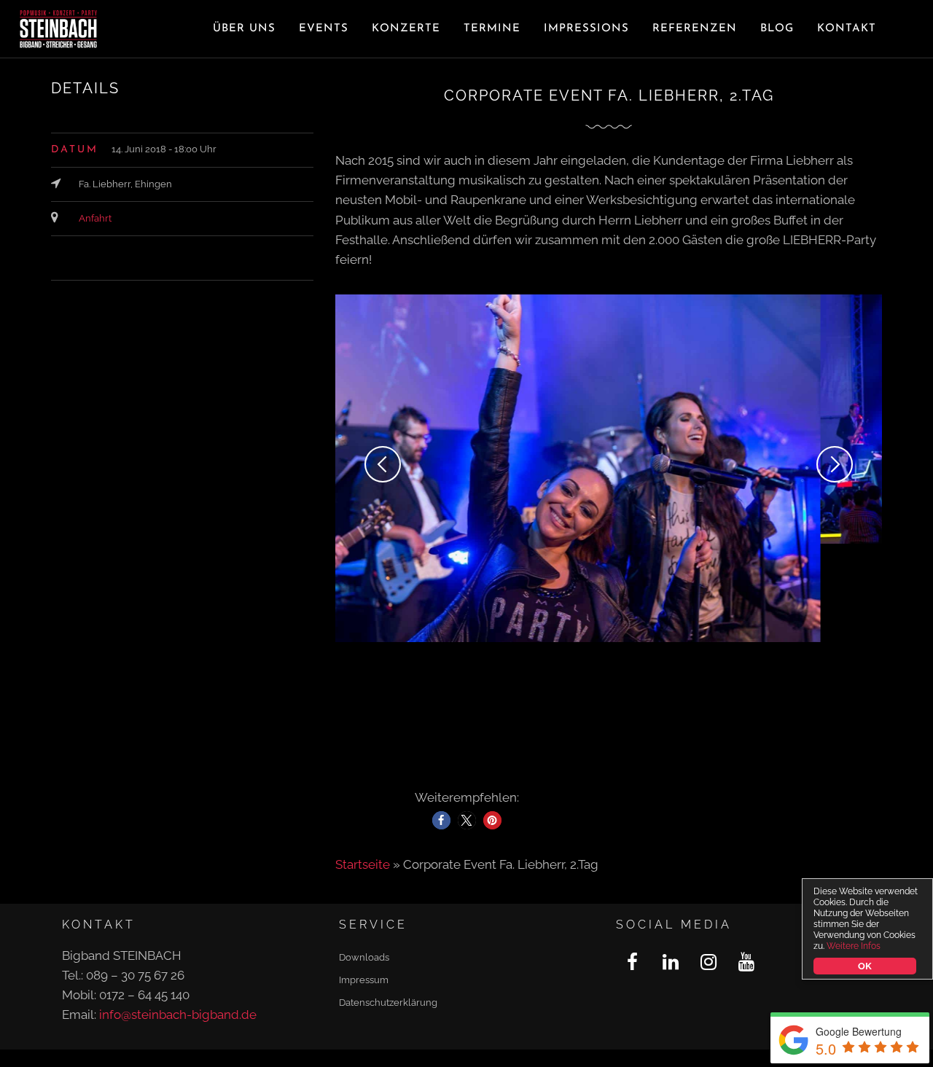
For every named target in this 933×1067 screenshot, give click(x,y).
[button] (441, 722)
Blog (777, 28)
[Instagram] (708, 864)
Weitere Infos (854, 946)
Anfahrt (95, 218)
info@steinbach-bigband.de (178, 916)
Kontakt (846, 28)
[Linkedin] (670, 864)
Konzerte (406, 28)
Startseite (362, 766)
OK (864, 966)
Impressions (586, 28)
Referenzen (694, 28)
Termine (492, 28)
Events (323, 28)
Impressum (364, 881)
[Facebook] (632, 864)
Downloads (364, 858)
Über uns (244, 28)
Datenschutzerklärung (388, 904)
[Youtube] (746, 864)
